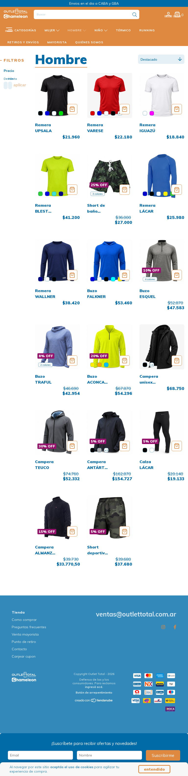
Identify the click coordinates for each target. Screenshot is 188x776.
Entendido (154, 769)
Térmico (123, 30)
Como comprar (24, 619)
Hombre (75, 30)
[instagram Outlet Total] (163, 627)
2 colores (45, 364)
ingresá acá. (94, 687)
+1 (151, 364)
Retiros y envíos (23, 42)
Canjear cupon (23, 656)
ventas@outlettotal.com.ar (136, 614)
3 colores (98, 193)
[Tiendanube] (94, 701)
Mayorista (57, 42)
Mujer (50, 30)
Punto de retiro (24, 641)
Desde (5, 78)
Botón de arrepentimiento (94, 692)
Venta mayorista (25, 634)
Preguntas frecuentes (29, 627)
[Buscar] (134, 15)
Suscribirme (163, 755)
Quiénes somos (89, 42)
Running (147, 30)
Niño (99, 30)
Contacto (19, 649)
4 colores (150, 279)
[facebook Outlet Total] (175, 627)
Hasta (9, 78)
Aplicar (19, 85)
